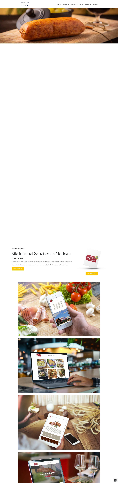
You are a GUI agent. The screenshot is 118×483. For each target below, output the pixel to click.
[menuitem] (59, 4)
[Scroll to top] (115, 480)
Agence (59, 4)
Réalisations (74, 4)
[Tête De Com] (24, 4)
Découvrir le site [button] (17, 268)
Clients (81, 4)
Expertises (66, 4)
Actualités (88, 4)
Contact (95, 4)
